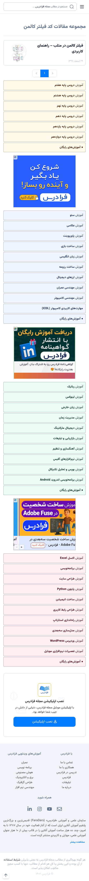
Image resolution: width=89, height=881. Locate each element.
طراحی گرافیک (24, 782)
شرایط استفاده (12, 860)
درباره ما (66, 787)
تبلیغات (66, 782)
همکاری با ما (66, 767)
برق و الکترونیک (24, 777)
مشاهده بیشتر (77, 842)
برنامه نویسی (24, 767)
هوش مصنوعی (24, 772)
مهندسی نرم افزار (24, 787)
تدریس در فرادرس (67, 772)
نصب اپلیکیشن (42, 721)
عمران (24, 762)
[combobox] (37, 7)
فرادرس (66, 777)
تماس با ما (66, 762)
